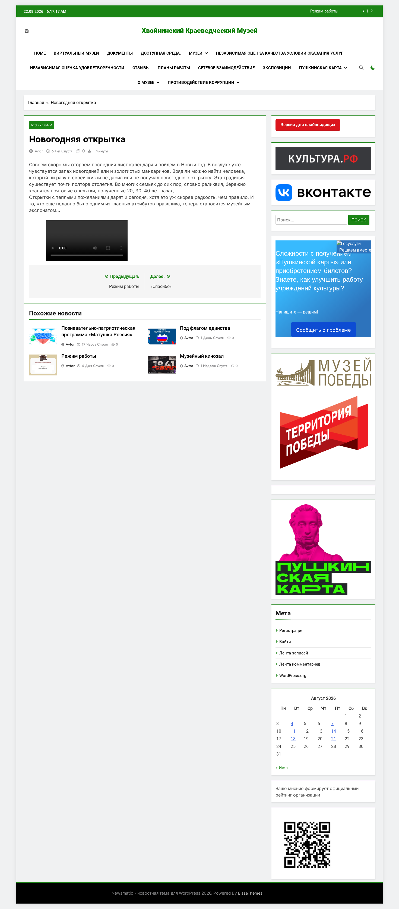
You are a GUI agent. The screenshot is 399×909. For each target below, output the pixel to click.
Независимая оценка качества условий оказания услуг (279, 53)
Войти (285, 641)
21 (333, 738)
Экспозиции (277, 67)
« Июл (282, 767)
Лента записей (293, 653)
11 (293, 731)
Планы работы (174, 67)
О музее (146, 82)
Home (40, 53)
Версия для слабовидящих (307, 124)
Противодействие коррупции (201, 82)
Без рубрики (41, 125)
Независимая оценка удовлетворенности (77, 67)
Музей (195, 53)
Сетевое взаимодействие (226, 67)
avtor (39, 151)
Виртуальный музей (76, 53)
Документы (120, 53)
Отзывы (141, 67)
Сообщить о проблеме (323, 330)
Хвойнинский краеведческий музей (200, 31)
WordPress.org (292, 675)
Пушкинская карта (320, 67)
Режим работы (324, 11)
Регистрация (291, 630)
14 (333, 731)
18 (293, 738)
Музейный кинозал (202, 356)
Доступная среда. (161, 53)
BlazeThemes (250, 893)
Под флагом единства (205, 328)
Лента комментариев (300, 664)
